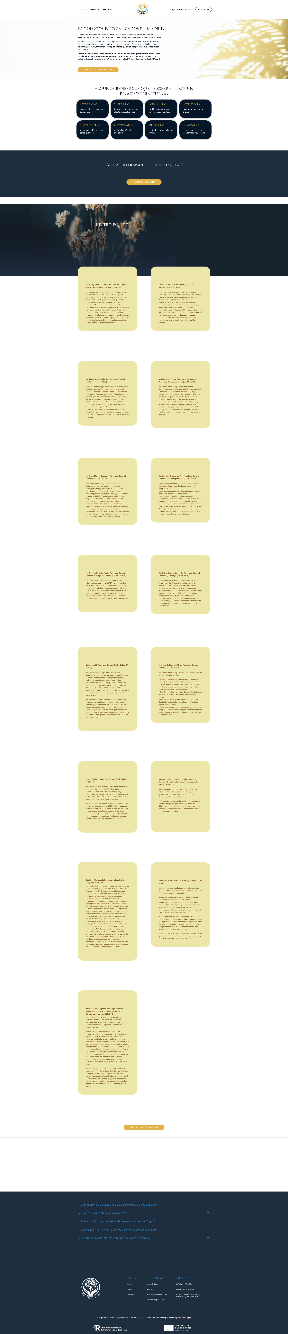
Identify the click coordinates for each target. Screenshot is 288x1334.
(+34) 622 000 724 (184, 1284)
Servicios (107, 9)
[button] (144, 1205)
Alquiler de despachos (180, 9)
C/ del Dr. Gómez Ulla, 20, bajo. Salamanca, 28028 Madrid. (188, 1295)
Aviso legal (151, 1289)
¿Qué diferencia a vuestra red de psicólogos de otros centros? (118, 1204)
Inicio (83, 9)
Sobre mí (94, 9)
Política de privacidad (156, 1299)
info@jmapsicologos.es (185, 1289)
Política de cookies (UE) (157, 1294)
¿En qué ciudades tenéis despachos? (102, 1213)
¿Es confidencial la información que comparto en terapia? (115, 1238)
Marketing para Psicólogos (180, 1317)
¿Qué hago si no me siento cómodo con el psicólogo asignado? (118, 1229)
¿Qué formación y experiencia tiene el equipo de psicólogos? (117, 1221)
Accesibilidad (153, 1284)
